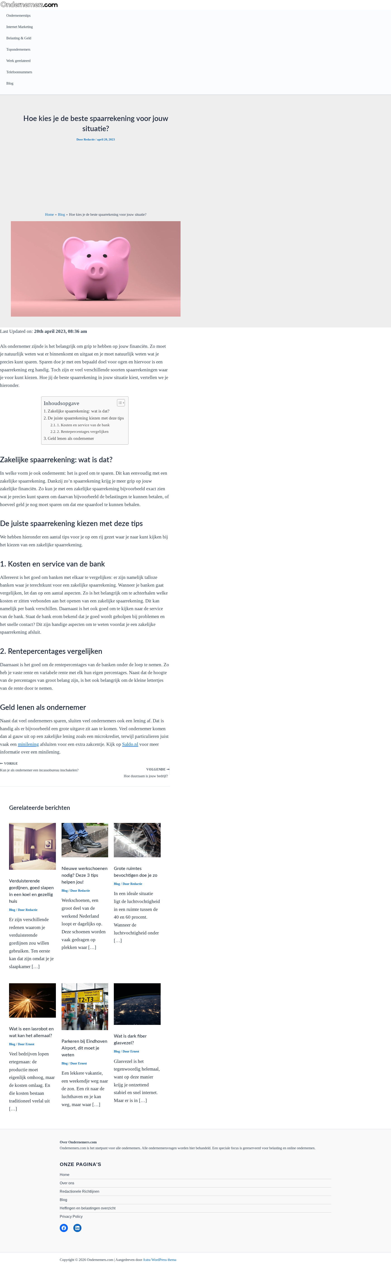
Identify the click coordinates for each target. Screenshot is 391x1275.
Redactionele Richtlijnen (79, 1191)
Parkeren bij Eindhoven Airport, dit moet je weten (84, 1048)
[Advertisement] (96, 176)
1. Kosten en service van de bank (83, 425)
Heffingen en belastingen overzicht (87, 1208)
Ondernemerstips (18, 15)
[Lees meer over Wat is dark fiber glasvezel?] (137, 1004)
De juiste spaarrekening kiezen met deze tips (86, 418)
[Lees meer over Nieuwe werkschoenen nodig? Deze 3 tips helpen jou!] (85, 840)
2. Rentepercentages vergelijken (83, 431)
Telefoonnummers (19, 72)
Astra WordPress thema (159, 1260)
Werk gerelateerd (18, 61)
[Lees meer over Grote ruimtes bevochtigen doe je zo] (137, 840)
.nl (130, 744)
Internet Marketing (19, 27)
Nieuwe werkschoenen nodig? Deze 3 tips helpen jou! (84, 875)
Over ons (67, 1183)
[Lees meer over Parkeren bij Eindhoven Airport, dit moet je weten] (85, 1006)
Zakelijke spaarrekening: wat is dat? (78, 411)
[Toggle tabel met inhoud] (119, 403)
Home (64, 1175)
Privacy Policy (71, 1216)
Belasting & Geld (18, 38)
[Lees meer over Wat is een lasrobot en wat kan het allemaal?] (32, 1000)
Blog (9, 83)
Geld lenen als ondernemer (71, 438)
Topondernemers (18, 49)
